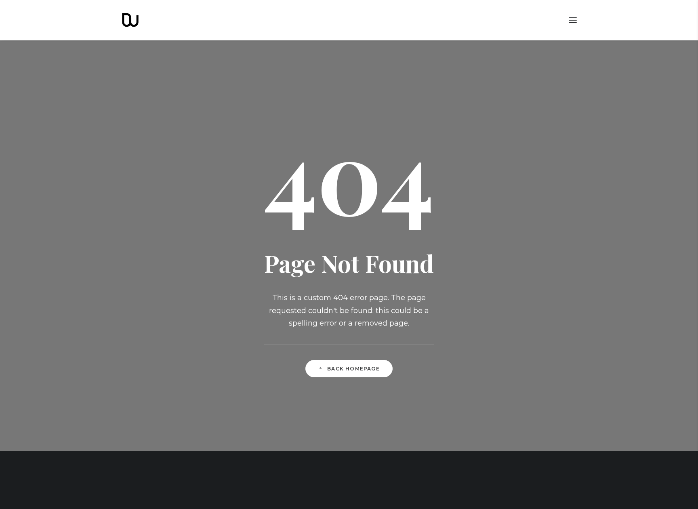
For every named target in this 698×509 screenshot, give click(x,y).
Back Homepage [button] (353, 369)
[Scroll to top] (682, 493)
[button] (572, 20)
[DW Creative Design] (130, 20)
